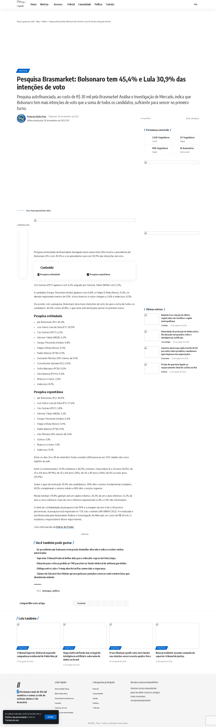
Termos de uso (12, 720)
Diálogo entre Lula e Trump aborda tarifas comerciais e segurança (71, 568)
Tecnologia (165, 342)
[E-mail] (23, 259)
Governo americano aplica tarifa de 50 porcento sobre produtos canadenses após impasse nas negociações (179, 351)
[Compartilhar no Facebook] (154, 118)
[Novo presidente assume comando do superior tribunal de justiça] (177, 636)
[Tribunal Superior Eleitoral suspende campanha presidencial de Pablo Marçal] (38, 636)
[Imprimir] (177, 118)
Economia (165, 358)
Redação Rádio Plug (36, 116)
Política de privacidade (16, 717)
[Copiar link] (172, 118)
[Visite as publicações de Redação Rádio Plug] (21, 118)
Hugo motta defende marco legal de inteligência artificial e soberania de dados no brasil (82, 656)
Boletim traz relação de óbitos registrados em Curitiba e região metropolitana (176, 318)
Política (23, 71)
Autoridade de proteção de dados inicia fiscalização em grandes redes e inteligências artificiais (179, 334)
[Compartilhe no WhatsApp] (163, 118)
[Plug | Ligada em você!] (21, 4)
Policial (164, 372)
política (56, 591)
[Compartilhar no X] (158, 118)
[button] (51, 717)
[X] (185, 139)
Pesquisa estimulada (50, 274)
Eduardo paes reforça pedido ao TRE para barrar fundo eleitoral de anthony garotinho (81, 563)
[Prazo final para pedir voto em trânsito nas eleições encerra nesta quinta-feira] (131, 636)
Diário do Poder (65, 527)
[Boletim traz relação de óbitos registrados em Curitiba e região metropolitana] (151, 319)
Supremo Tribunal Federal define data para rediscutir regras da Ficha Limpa (76, 558)
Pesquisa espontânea (100, 274)
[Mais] (181, 118)
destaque (46, 591)
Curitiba (164, 325)
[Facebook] (157, 139)
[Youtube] (185, 150)
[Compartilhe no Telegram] (168, 118)
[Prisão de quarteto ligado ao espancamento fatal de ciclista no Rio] (151, 368)
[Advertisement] (108, 45)
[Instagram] (157, 150)
